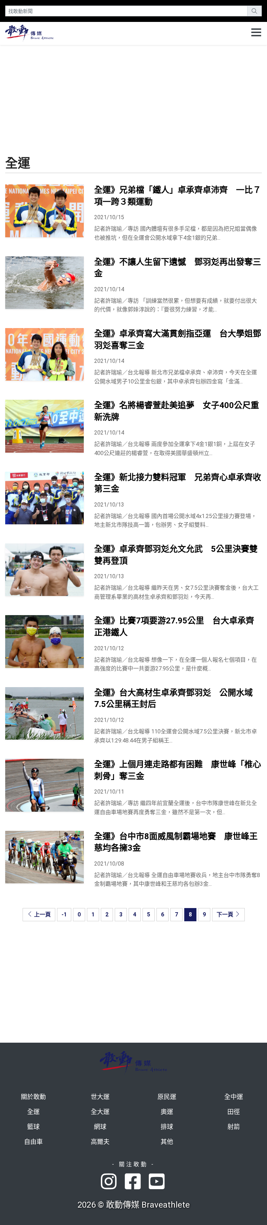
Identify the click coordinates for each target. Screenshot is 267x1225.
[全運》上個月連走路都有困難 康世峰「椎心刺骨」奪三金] (44, 785)
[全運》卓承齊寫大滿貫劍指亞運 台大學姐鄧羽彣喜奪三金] (44, 354)
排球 (167, 1126)
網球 (100, 1126)
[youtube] (158, 1182)
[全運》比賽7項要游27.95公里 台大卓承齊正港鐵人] (44, 641)
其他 (167, 1141)
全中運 (233, 1096)
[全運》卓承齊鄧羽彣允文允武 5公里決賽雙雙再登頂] (44, 569)
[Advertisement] (133, 93)
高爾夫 (100, 1141)
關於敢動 (33, 1096)
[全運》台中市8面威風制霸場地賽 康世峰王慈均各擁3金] (44, 857)
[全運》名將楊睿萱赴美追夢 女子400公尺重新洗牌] (44, 426)
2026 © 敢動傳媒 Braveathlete (134, 1205)
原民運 (166, 1096)
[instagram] (113, 1182)
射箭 (233, 1126)
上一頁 (42, 914)
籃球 (33, 1126)
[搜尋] (254, 11)
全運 (33, 1111)
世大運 (100, 1096)
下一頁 (226, 914)
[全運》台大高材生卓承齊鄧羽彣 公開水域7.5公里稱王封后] (44, 713)
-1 (64, 914)
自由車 (33, 1141)
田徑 (233, 1111)
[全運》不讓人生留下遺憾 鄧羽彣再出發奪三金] (44, 282)
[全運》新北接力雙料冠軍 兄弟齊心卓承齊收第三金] (44, 498)
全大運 (100, 1111)
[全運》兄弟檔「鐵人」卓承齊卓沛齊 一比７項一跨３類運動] (44, 210)
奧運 (167, 1111)
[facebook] (137, 1182)
